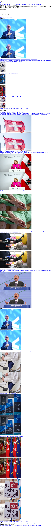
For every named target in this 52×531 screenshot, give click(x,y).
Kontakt (7, 526)
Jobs (9, 526)
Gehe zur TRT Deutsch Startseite (6, 17)
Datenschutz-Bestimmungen (24, 526)
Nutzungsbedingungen (14, 526)
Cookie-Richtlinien (33, 526)
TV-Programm (3, 526)
